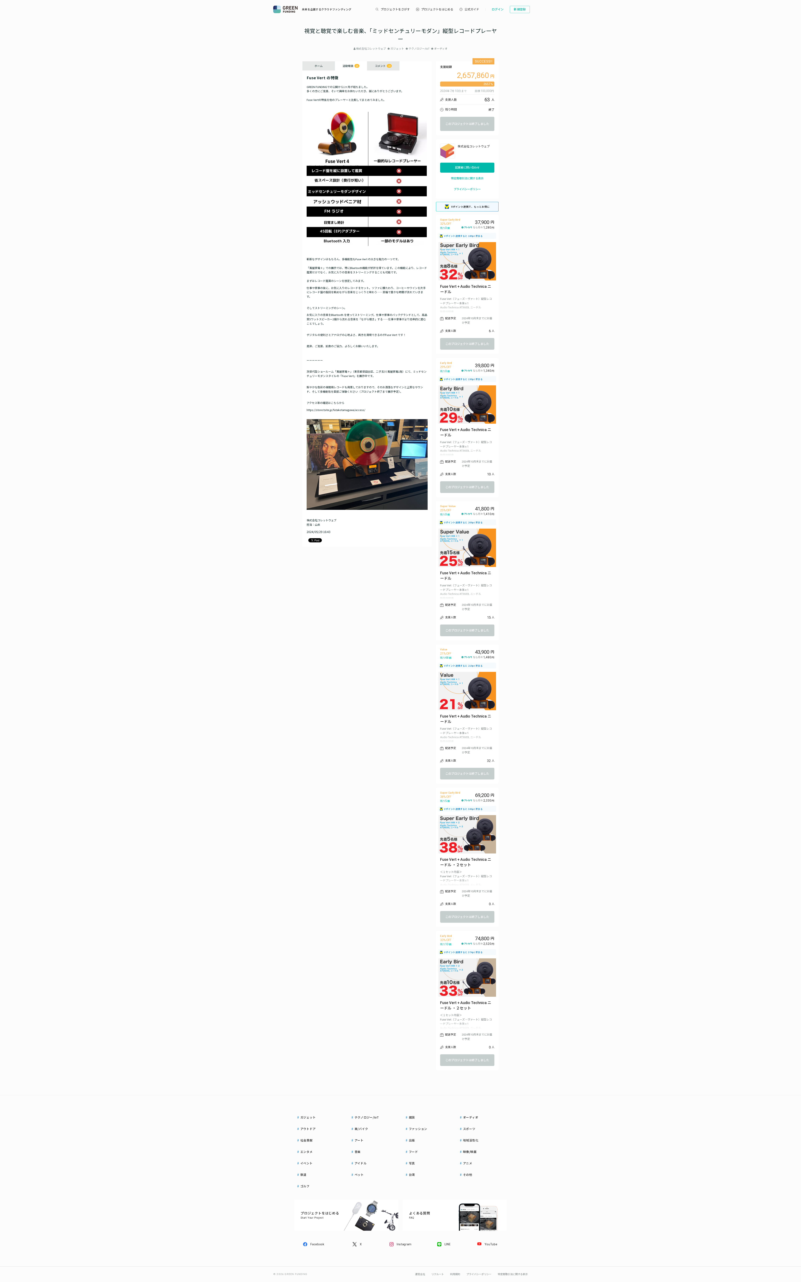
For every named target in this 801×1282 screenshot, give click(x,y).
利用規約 (455, 1274)
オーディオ (440, 48)
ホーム (319, 66)
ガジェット (397, 48)
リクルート (437, 1274)
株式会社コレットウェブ (371, 48)
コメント (382, 66)
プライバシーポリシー (467, 189)
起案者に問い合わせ (467, 167)
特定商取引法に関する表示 (467, 178)
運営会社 (420, 1274)
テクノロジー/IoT (419, 48)
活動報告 (350, 66)
